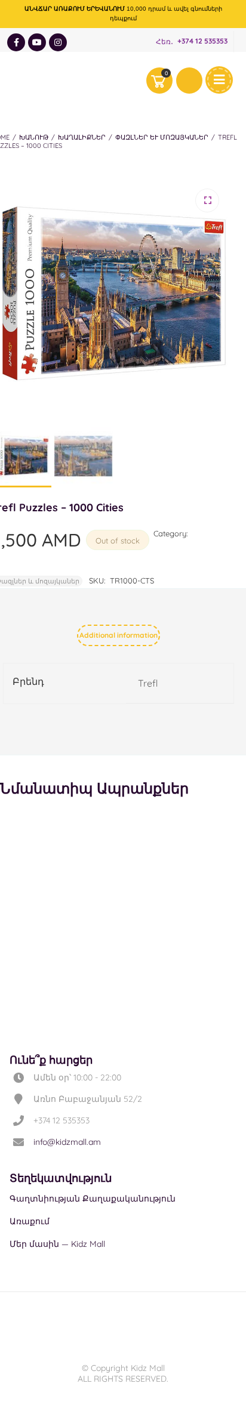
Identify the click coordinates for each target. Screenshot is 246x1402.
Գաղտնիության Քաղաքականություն (93, 1198)
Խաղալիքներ (82, 137)
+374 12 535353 (202, 41)
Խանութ (33, 137)
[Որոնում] (189, 80)
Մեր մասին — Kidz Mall (57, 1244)
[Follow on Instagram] (58, 42)
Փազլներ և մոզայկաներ (161, 137)
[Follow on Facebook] (16, 42)
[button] (207, 200)
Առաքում (30, 1221)
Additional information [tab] (118, 635)
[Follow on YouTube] (37, 42)
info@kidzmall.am (67, 1142)
